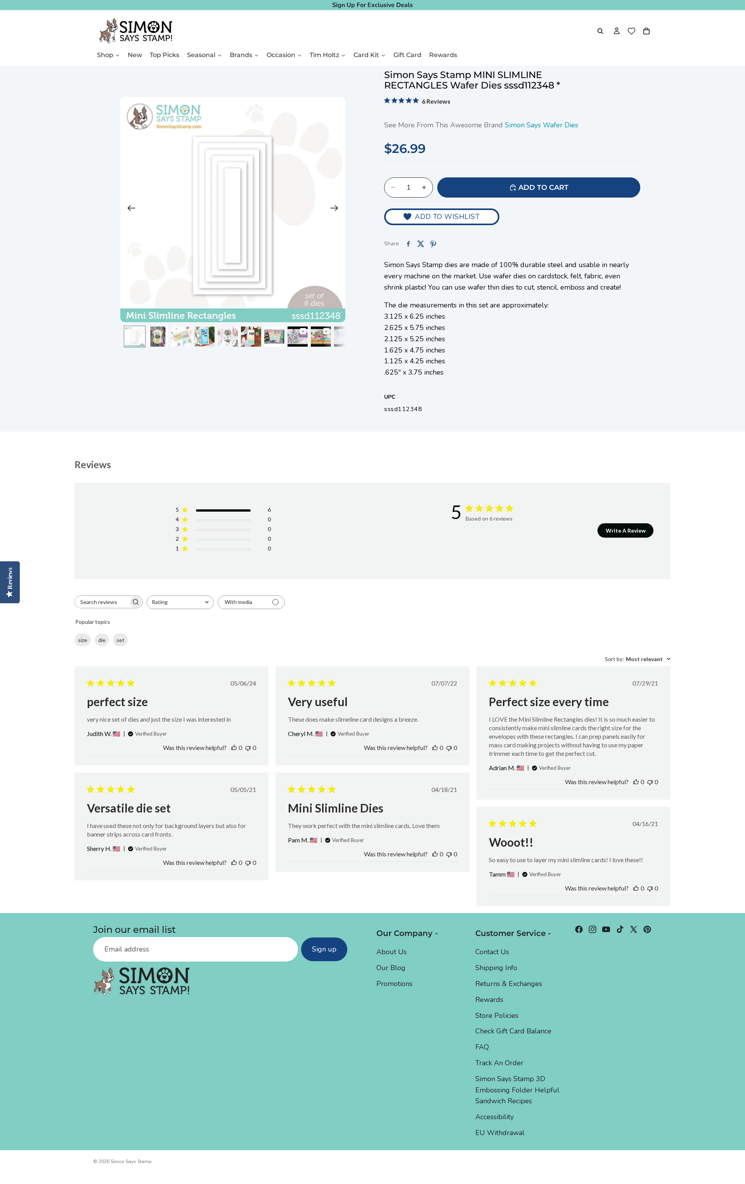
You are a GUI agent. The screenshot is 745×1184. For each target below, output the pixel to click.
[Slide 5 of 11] (228, 336)
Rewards (489, 999)
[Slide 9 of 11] (321, 336)
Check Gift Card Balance (513, 1031)
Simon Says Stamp (131, 1161)
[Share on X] (420, 243)
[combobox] (180, 602)
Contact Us (492, 952)
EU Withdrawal (500, 1132)
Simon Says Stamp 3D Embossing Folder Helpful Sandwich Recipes (517, 1090)
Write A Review (626, 530)
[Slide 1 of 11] (135, 336)
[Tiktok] (620, 929)
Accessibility (494, 1117)
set (120, 640)
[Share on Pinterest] (433, 243)
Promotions (394, 983)
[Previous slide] (129, 209)
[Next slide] (336, 209)
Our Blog (390, 967)
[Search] (600, 31)
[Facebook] (579, 929)
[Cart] (646, 31)
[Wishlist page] (631, 31)
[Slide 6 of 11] (251, 336)
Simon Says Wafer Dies (541, 125)
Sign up (324, 949)
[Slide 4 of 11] (204, 336)
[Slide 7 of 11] (274, 336)
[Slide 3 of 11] (181, 336)
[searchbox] (101, 602)
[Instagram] (592, 929)
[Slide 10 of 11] (344, 336)
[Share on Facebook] (408, 243)
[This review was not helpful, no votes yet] (248, 747)
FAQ (482, 1047)
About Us (391, 952)
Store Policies (496, 1015)
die (102, 640)
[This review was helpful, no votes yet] (234, 747)
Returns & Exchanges (508, 983)
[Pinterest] (647, 929)
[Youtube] (606, 929)
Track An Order (499, 1063)
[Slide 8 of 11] (298, 336)
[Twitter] (633, 929)
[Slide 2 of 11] (158, 336)
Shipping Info (496, 967)
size (82, 640)
